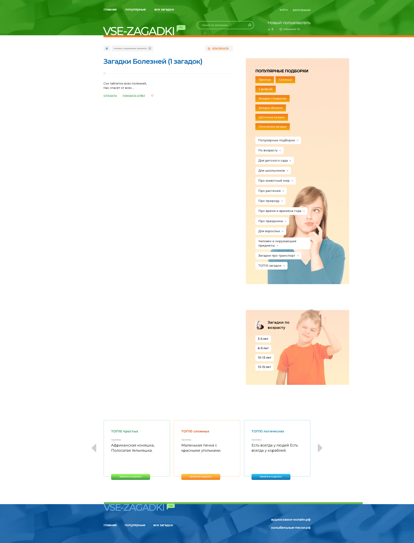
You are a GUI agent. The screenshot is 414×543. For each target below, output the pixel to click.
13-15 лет (264, 367)
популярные (135, 9)
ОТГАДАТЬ (110, 95)
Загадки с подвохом (272, 98)
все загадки (164, 9)
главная (110, 9)
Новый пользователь (288, 22)
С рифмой (265, 89)
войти (284, 9)
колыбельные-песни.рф (290, 528)
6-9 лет (263, 348)
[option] (137, 450)
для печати (220, 48)
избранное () (291, 29)
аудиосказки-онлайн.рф (290, 519)
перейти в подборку (131, 477)
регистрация (301, 9)
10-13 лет (264, 357)
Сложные (285, 79)
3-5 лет (263, 339)
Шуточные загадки (272, 117)
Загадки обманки (271, 107)
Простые (265, 79)
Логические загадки (273, 126)
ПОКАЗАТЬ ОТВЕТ (134, 95)
